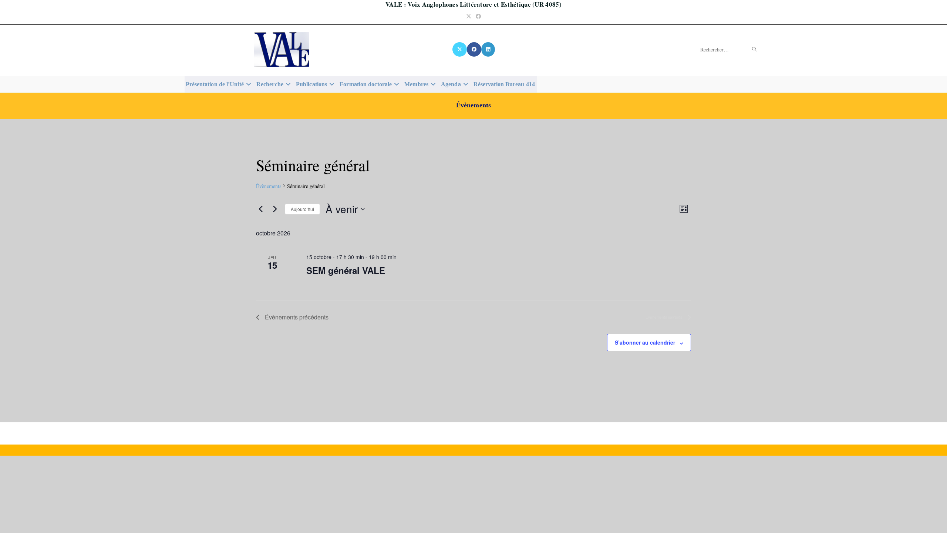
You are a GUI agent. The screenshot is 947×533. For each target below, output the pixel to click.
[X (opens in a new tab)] (469, 16)
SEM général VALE (345, 270)
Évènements (268, 186)
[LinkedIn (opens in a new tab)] (488, 49)
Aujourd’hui (302, 209)
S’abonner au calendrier (645, 342)
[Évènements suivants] (274, 209)
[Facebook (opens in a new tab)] (478, 16)
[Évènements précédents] (260, 209)
